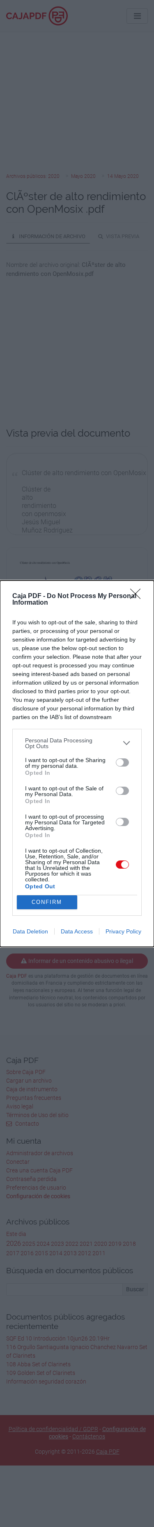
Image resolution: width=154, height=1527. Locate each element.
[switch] (122, 762)
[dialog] (77, 763)
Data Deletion (30, 931)
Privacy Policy (123, 931)
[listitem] (77, 743)
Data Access (77, 931)
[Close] (138, 596)
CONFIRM (47, 902)
